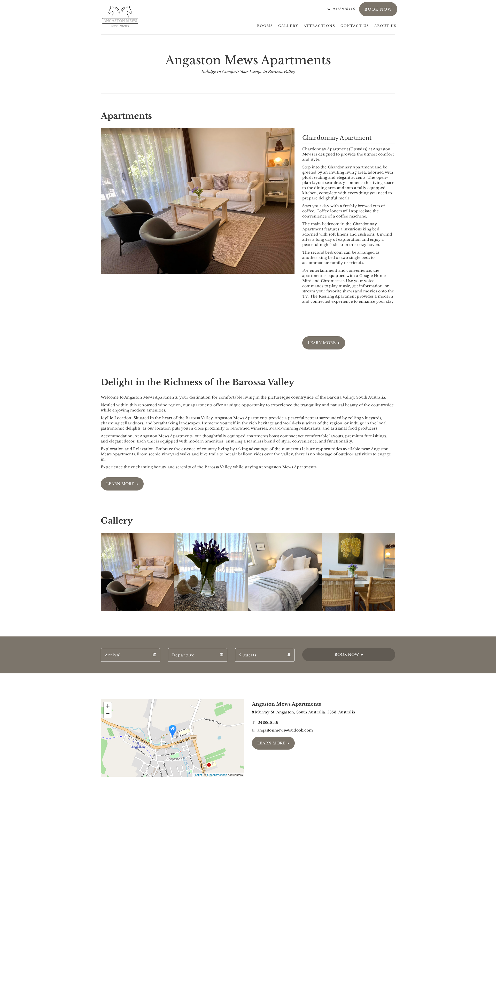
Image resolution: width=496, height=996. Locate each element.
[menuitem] (265, 26)
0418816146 (268, 722)
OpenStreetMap (217, 775)
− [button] (108, 714)
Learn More (322, 342)
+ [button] (108, 706)
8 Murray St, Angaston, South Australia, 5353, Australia (303, 712)
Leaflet (197, 775)
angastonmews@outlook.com (285, 730)
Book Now (347, 654)
